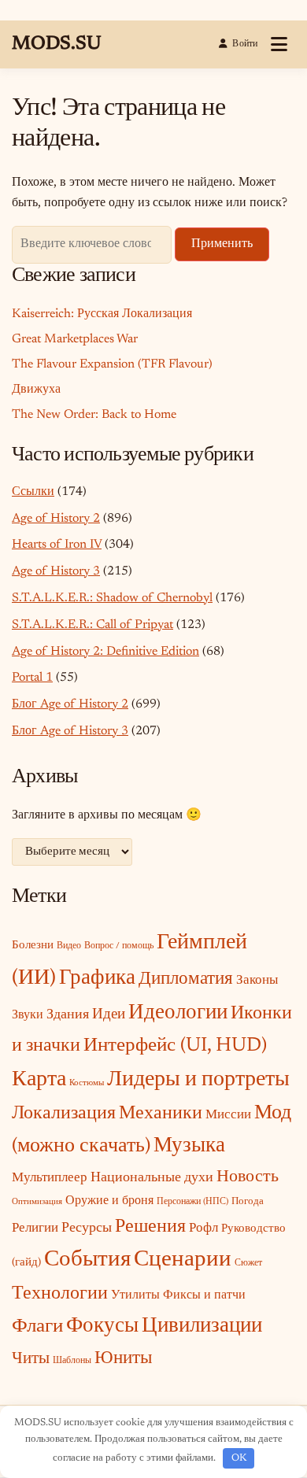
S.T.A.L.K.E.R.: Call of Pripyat (92, 625)
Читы (31, 1359)
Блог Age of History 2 (70, 704)
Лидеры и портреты (198, 1080)
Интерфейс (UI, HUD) (175, 1046)
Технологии (60, 1294)
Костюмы (86, 1083)
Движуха (36, 389)
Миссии (228, 1115)
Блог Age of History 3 (70, 731)
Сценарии (182, 1260)
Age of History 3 (56, 571)
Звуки (27, 1016)
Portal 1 (32, 677)
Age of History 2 (56, 518)
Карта (39, 1080)
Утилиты (135, 1295)
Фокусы (102, 1326)
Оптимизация (37, 1202)
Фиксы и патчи (204, 1295)
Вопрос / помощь (119, 946)
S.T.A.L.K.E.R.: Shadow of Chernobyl (112, 598)
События (87, 1260)
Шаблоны (72, 1360)
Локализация (64, 1113)
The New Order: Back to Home (94, 414)
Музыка (189, 1146)
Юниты (123, 1359)
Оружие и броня (109, 1201)
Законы (257, 980)
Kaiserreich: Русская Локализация (102, 314)
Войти (244, 44)
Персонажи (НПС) (192, 1201)
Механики (160, 1113)
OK (238, 1458)
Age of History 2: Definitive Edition (105, 651)
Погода (247, 1201)
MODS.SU (56, 44)
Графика (97, 978)
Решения (150, 1227)
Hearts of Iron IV (57, 544)
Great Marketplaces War (75, 339)
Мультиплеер (49, 1178)
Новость (247, 1177)
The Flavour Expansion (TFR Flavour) (112, 364)
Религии (35, 1228)
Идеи (108, 1014)
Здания (67, 1015)
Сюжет (248, 1263)
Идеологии (177, 1013)
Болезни (33, 945)
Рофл (203, 1228)
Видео (69, 946)
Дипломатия (186, 979)
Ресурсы (86, 1228)
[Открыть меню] (279, 44)
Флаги (37, 1327)
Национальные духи (152, 1178)
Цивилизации (202, 1326)
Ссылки (33, 492)
